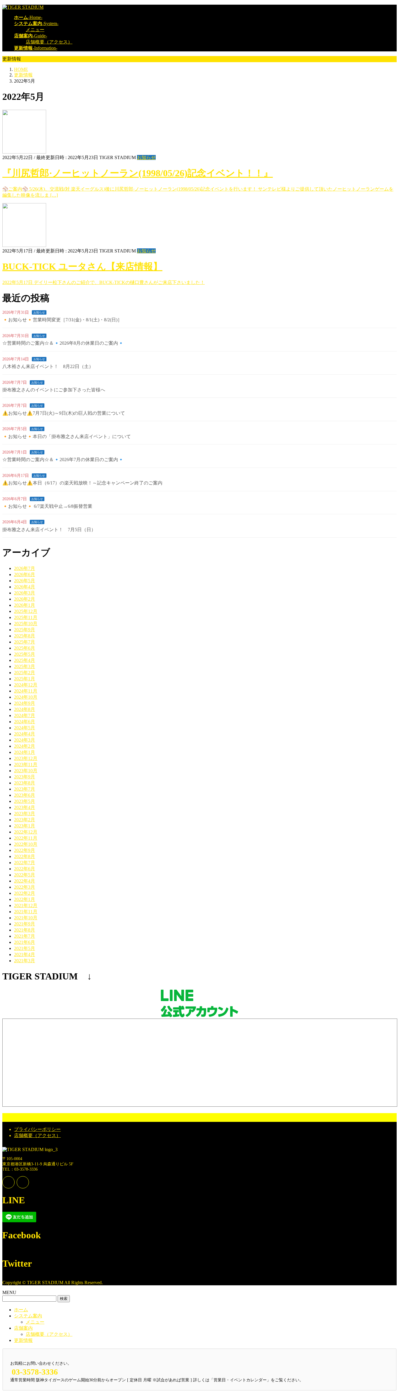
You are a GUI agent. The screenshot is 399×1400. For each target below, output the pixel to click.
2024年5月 (24, 727)
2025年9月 (24, 629)
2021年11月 (25, 911)
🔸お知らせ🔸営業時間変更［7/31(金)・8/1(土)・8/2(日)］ (62, 319)
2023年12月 (25, 758)
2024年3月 (24, 740)
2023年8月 (24, 782)
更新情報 (23, 1340)
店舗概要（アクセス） (49, 41)
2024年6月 (24, 721)
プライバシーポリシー (37, 1129)
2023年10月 (25, 770)
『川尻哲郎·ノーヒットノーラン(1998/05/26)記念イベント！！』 (137, 173)
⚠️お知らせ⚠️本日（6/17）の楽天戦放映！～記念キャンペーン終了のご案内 (82, 482)
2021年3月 (24, 960)
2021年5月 (24, 948)
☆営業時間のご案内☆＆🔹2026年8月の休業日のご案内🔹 (63, 343)
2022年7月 (24, 862)
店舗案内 (23, 1328)
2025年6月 (24, 648)
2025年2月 (24, 672)
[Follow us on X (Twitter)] (23, 1182)
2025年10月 (25, 623)
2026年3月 (24, 592)
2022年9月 (24, 850)
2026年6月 (24, 574)
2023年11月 (25, 764)
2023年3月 (24, 813)
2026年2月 (24, 599)
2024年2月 (24, 746)
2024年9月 (24, 703)
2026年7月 (24, 568)
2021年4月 (24, 954)
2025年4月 (24, 660)
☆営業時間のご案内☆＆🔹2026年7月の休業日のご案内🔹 (63, 459)
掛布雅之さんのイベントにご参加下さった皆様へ (53, 389)
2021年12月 (25, 905)
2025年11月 (25, 617)
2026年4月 (24, 586)
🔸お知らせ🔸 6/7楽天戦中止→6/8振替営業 (47, 506)
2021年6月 (24, 942)
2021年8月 (24, 929)
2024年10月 (25, 697)
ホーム (21, 1309)
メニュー (35, 29)
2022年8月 (24, 856)
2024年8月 (24, 709)
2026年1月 (24, 605)
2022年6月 (24, 868)
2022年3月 (24, 887)
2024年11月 (25, 690)
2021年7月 (24, 936)
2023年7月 (24, 789)
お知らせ (146, 157)
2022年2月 (24, 893)
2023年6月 (24, 795)
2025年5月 (24, 654)
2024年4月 (24, 733)
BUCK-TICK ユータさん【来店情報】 (82, 266)
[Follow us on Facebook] (8, 1182)
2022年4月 (24, 880)
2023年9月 (24, 776)
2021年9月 (24, 923)
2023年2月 (24, 819)
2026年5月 (24, 580)
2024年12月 (25, 684)
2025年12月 (25, 611)
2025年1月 (24, 678)
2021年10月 (25, 917)
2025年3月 (24, 666)
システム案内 (28, 1315)
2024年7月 (24, 715)
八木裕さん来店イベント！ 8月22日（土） (47, 366)
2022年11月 (25, 838)
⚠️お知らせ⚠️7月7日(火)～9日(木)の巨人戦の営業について (63, 413)
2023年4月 (24, 807)
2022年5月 (24, 874)
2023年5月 (24, 801)
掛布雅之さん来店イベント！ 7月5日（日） (49, 529)
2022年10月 (25, 844)
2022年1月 (24, 899)
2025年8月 (24, 635)
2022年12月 (25, 831)
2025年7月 (24, 641)
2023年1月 (24, 825)
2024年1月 (24, 752)
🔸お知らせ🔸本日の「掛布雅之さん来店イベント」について (66, 436)
